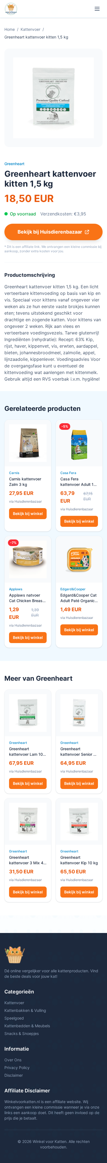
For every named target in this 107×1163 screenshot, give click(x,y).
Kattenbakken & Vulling (25, 1010)
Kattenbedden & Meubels (27, 1025)
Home (9, 29)
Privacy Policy (17, 1067)
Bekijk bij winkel (28, 513)
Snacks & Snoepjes (21, 1033)
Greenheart (14, 163)
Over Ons (12, 1059)
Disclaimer (13, 1075)
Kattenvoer (30, 29)
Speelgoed (14, 1018)
